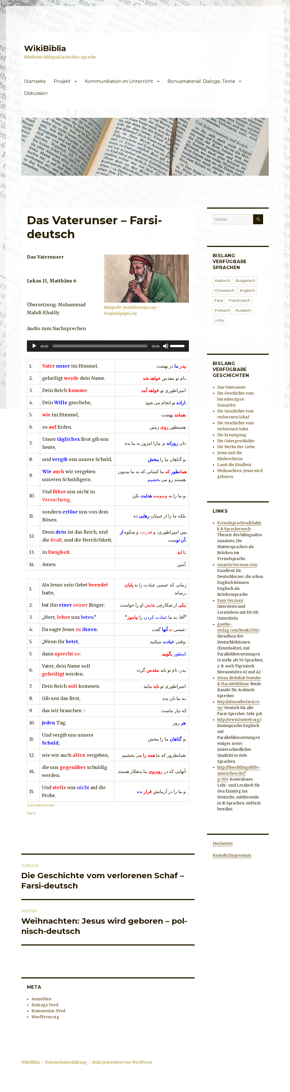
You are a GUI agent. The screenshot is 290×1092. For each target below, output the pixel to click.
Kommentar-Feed (48, 1011)
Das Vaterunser (41, 805)
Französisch (239, 300)
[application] (108, 346)
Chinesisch (224, 290)
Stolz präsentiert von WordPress (122, 1062)
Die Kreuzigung (231, 435)
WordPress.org (45, 1017)
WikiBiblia (45, 48)
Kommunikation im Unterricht (119, 81)
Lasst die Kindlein (234, 464)
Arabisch (222, 280)
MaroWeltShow (235, 684)
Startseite (35, 81)
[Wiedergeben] (34, 346)
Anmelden (41, 999)
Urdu (219, 320)
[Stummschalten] (166, 346)
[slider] (178, 345)
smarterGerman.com (237, 564)
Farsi (31, 813)
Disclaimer (223, 843)
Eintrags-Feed (44, 1005)
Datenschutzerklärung (66, 1062)
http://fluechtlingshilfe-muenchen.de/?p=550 (239, 773)
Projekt (62, 81)
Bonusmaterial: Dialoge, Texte (201, 81)
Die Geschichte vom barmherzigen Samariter (235, 399)
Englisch (247, 290)
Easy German (230, 600)
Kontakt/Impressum (232, 855)
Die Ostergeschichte (236, 441)
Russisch (243, 310)
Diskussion (36, 93)
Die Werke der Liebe (236, 447)
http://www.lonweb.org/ (239, 719)
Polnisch (222, 310)
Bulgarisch (245, 280)
